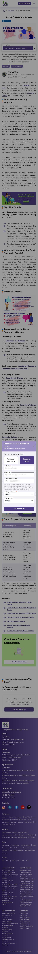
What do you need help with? (14, 454)
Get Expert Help (19, 509)
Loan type (10, 498)
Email (8, 472)
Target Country (11, 492)
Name (8, 466)
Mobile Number (11, 479)
